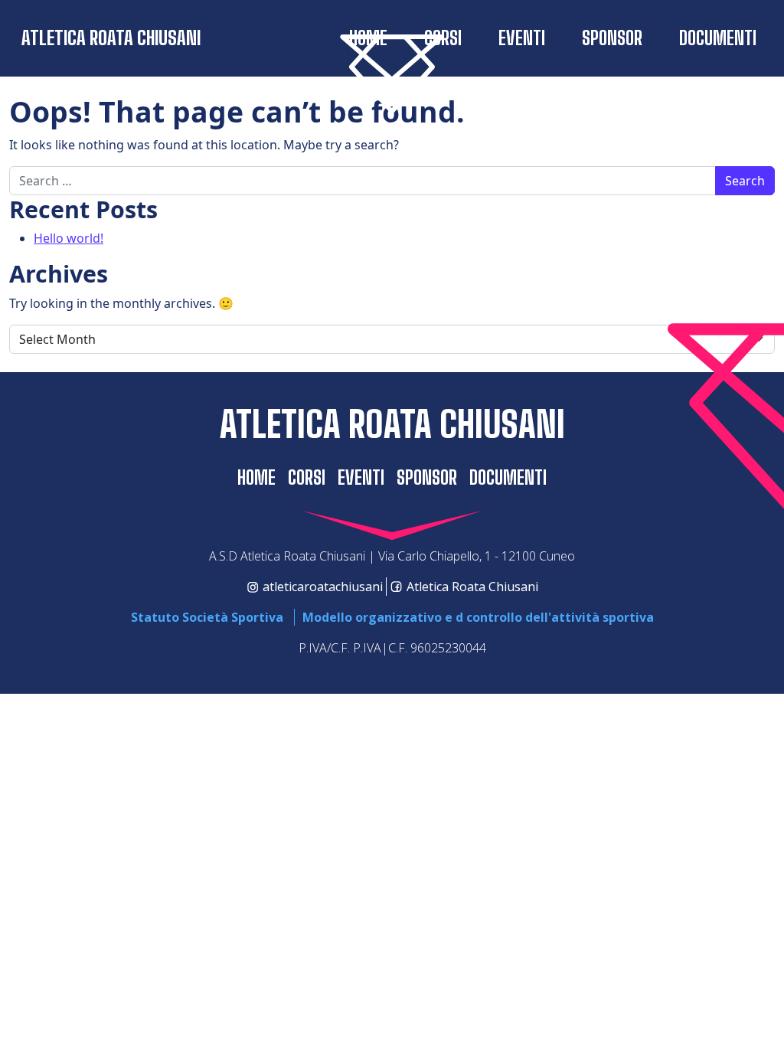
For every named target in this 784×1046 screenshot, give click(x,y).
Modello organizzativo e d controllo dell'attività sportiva (478, 617)
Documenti (717, 38)
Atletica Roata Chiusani (111, 38)
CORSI (306, 477)
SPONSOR (612, 38)
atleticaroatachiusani (323, 586)
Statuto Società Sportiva (207, 617)
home (256, 477)
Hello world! (68, 238)
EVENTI (521, 38)
